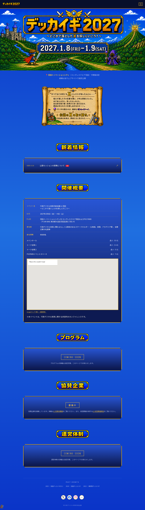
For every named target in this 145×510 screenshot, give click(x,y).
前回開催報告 (98, 411)
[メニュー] (141, 4)
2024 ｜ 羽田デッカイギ (73, 486)
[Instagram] (75, 497)
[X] (63, 497)
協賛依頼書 (58, 411)
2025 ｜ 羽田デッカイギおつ (54, 486)
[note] (82, 497)
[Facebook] (69, 497)
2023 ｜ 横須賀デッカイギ (91, 486)
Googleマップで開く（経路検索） (36, 312)
